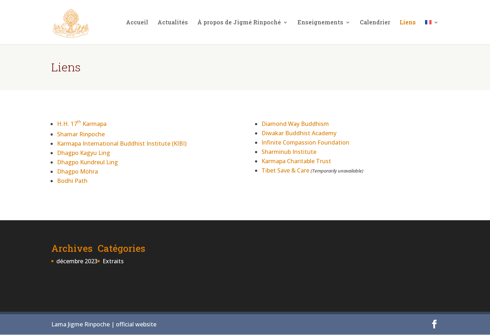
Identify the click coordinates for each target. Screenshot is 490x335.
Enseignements (320, 23)
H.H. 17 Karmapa (82, 124)
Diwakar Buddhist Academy (299, 133)
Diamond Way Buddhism (295, 124)
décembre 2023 (77, 261)
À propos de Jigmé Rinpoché (239, 23)
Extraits (113, 261)
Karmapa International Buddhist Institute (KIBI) (122, 143)
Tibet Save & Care (285, 170)
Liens (408, 23)
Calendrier (375, 23)
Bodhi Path (72, 181)
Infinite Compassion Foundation (305, 142)
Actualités (172, 23)
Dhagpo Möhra (77, 171)
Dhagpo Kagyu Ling (83, 153)
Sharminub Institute (289, 152)
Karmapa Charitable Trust (296, 161)
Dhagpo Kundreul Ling (87, 162)
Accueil (137, 23)
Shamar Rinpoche (81, 134)
